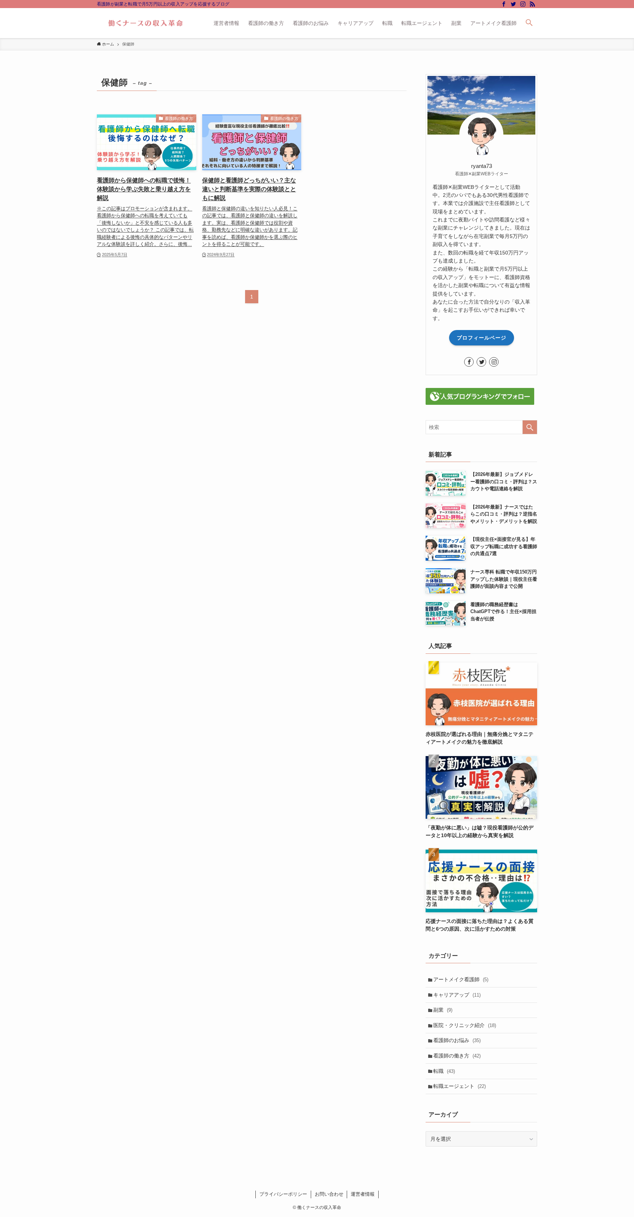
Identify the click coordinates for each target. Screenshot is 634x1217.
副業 (442, 1010)
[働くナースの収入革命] (145, 23)
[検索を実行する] (529, 427)
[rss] (532, 4)
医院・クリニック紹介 (464, 1025)
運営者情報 (363, 1194)
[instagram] (523, 4)
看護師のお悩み (457, 1040)
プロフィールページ (481, 338)
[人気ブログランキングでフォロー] (480, 403)
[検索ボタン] (529, 23)
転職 (444, 1071)
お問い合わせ (329, 1194)
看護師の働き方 (457, 1056)
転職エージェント (459, 1086)
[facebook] (504, 4)
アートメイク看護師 (460, 979)
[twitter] (513, 4)
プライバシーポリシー (283, 1194)
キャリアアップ (457, 995)
